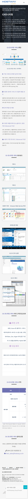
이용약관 (10, 467)
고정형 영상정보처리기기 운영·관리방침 (10, 469)
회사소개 (4, 467)
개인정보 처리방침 (19, 467)
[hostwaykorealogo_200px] (9, 1)
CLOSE (25, 487)
